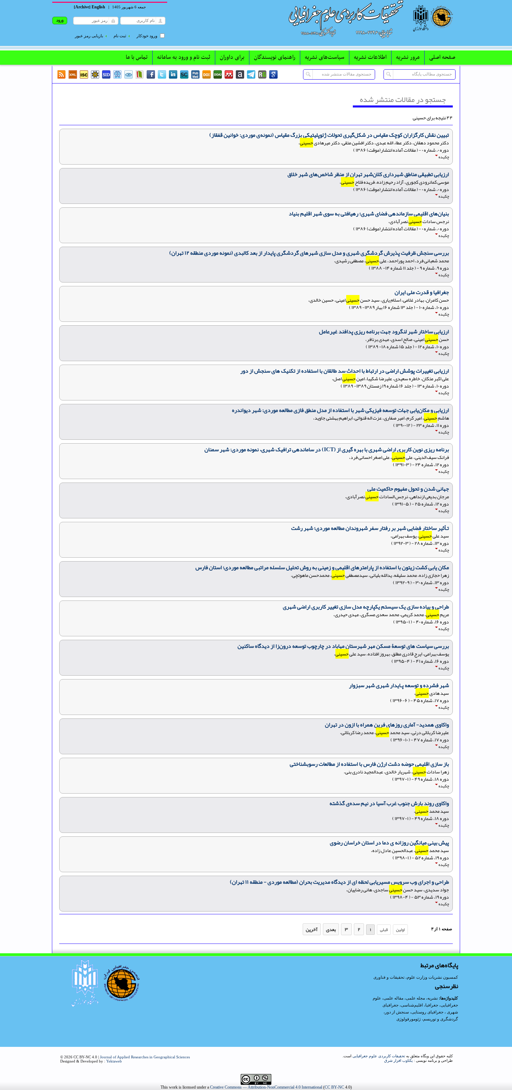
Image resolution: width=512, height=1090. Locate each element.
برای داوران (232, 57)
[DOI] (206, 74)
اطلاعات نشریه (370, 57)
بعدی (331, 929)
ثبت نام (120, 35)
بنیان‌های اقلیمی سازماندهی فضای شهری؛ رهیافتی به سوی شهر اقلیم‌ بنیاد (369, 213)
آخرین (312, 929)
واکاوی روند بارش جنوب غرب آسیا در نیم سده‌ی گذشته (389, 803)
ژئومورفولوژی (409, 1019)
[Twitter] (162, 74)
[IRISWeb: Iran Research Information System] (128, 74)
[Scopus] (184, 74)
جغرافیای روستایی (427, 1012)
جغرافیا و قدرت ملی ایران (422, 292)
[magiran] (139, 74)
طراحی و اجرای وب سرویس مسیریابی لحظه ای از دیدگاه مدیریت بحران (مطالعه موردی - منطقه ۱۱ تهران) (339, 882)
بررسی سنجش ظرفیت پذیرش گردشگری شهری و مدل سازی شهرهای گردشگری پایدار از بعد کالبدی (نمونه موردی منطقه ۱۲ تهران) (309, 252)
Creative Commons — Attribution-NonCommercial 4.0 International (266, 1087)
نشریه (432, 998)
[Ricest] (95, 74)
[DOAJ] (218, 74)
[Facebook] (151, 74)
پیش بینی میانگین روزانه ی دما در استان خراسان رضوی (389, 842)
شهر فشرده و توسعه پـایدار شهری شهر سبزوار (399, 685)
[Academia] (240, 74)
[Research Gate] (262, 74)
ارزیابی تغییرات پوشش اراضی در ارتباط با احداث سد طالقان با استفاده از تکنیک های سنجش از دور (344, 370)
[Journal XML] (73, 74)
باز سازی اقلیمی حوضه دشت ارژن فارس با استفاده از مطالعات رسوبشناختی (369, 764)
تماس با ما (137, 57)
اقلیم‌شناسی (412, 1005)
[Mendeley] (229, 74)
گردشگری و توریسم (440, 1019)
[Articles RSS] (61, 74)
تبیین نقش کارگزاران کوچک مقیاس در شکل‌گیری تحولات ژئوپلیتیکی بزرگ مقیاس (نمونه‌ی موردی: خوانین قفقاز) (329, 135)
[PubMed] (195, 74)
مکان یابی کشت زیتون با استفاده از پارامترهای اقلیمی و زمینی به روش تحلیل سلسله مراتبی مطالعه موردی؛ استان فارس (322, 567)
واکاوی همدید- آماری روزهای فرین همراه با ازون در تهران (387, 724)
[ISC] (84, 74)
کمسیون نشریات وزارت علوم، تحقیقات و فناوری (415, 977)
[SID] (106, 74)
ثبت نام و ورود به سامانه (183, 57)
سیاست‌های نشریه (324, 57)
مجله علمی (415, 998)
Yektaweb (114, 1061)
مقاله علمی (393, 998)
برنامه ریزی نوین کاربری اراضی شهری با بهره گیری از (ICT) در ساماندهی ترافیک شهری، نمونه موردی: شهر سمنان (326, 449)
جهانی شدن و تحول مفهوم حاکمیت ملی (408, 488)
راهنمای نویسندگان (274, 57)
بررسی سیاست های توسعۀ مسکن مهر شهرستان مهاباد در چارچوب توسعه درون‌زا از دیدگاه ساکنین (343, 646)
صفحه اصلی (442, 57)
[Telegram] (251, 74)
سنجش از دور (397, 1012)
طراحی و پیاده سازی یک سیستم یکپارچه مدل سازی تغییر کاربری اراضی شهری (366, 606)
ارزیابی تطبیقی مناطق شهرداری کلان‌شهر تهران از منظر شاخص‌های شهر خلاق (368, 174)
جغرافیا (431, 1005)
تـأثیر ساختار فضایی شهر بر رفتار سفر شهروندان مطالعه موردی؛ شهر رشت (370, 528)
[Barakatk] (117, 74)
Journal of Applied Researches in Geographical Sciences (145, 1057)
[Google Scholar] (273, 74)
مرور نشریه (408, 57)
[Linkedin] (173, 74)
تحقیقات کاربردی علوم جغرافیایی (378, 1056)
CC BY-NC (334, 1087)
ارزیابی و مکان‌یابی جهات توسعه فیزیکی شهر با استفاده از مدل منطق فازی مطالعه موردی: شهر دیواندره (340, 410)
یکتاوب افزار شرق (398, 1060)
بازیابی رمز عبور (89, 35)
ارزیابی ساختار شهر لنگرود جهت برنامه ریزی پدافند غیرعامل (384, 331)
